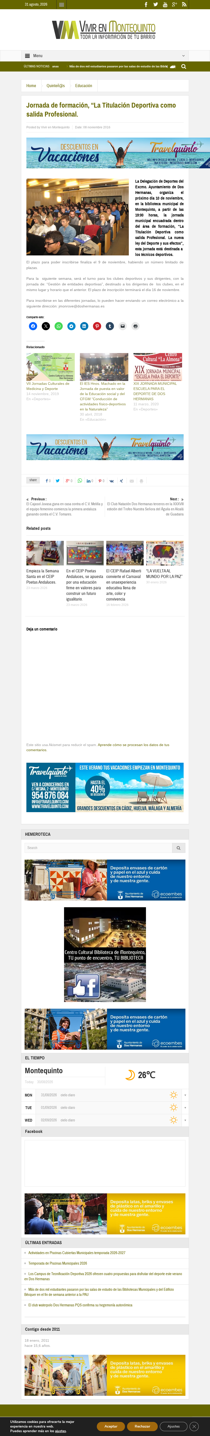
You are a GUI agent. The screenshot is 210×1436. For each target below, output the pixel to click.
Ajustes (173, 1426)
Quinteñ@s (56, 85)
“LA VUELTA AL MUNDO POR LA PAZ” (164, 573)
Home (31, 85)
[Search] (178, 848)
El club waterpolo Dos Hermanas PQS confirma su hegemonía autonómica (80, 1305)
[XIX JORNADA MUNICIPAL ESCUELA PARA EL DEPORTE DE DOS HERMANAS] (157, 367)
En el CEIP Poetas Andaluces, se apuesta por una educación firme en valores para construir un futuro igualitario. (84, 585)
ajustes (60, 1431)
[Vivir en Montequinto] (105, 29)
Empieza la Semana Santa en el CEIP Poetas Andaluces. (42, 576)
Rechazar (142, 1426)
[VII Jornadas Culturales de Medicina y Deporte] (50, 367)
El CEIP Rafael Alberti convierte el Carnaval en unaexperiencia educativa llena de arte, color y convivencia (123, 585)
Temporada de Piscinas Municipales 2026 (57, 1263)
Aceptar (110, 1426)
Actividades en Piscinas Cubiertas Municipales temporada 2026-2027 (76, 1253)
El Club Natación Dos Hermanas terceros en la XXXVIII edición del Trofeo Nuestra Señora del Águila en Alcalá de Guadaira (145, 507)
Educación (83, 85)
